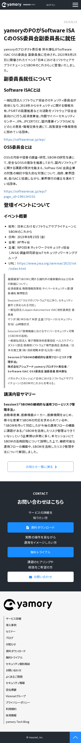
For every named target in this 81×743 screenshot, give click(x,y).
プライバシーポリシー (18, 702)
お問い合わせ (58, 4)
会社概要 (11, 690)
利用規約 (11, 709)
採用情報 (11, 715)
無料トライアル (40, 552)
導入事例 (11, 625)
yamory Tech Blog (17, 722)
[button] (75, 5)
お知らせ (11, 644)
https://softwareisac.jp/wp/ (24, 139)
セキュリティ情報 (15, 683)
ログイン (50, 4)
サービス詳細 (13, 618)
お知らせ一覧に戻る (39, 466)
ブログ (9, 638)
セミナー (10, 631)
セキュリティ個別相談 (18, 664)
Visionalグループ (16, 696)
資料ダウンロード (65, 4)
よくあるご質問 (14, 677)
